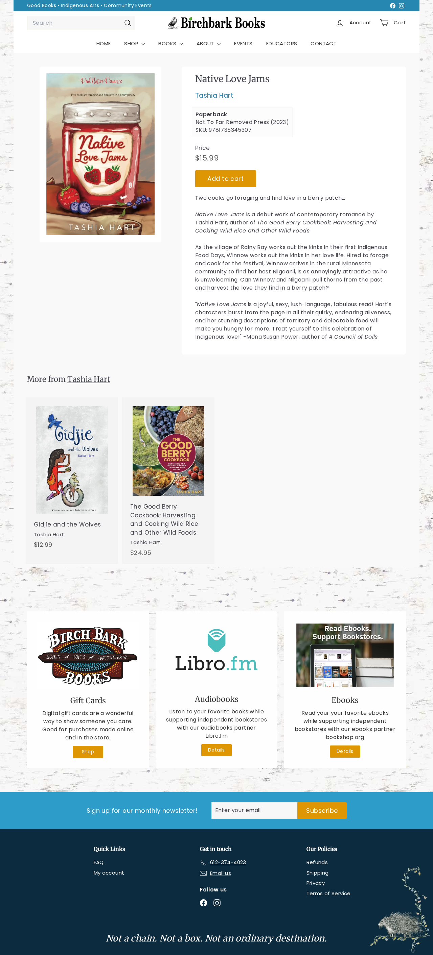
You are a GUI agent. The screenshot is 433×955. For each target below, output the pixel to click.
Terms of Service (328, 893)
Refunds (317, 862)
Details (216, 749)
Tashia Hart (214, 95)
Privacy (315, 882)
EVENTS (243, 43)
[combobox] (81, 23)
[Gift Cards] (88, 655)
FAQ (99, 862)
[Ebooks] (345, 655)
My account (109, 872)
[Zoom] (100, 154)
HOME (103, 43)
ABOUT (206, 43)
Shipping (317, 872)
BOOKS (168, 43)
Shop (88, 751)
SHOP (132, 43)
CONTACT (324, 43)
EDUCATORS (281, 43)
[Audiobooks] (216, 654)
